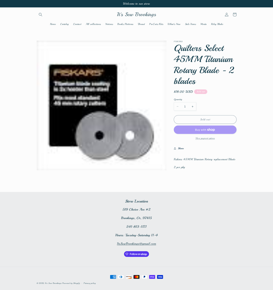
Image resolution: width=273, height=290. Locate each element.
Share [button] (181, 148)
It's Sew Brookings (53, 283)
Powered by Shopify (71, 283)
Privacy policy (90, 283)
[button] (41, 15)
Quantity (178, 99)
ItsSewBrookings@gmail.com (136, 244)
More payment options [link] (205, 138)
